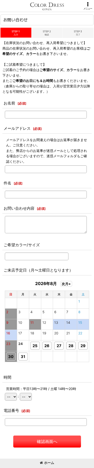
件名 (7, 183)
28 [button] (71, 345)
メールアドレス (17, 128)
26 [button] (46, 345)
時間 (7, 377)
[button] (88, 6)
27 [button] (59, 345)
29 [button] (83, 345)
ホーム (49, 463)
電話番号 (11, 410)
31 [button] (23, 356)
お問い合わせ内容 (19, 208)
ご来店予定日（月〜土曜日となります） (38, 270)
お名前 (9, 103)
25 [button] (35, 345)
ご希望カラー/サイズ (22, 244)
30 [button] (10, 356)
